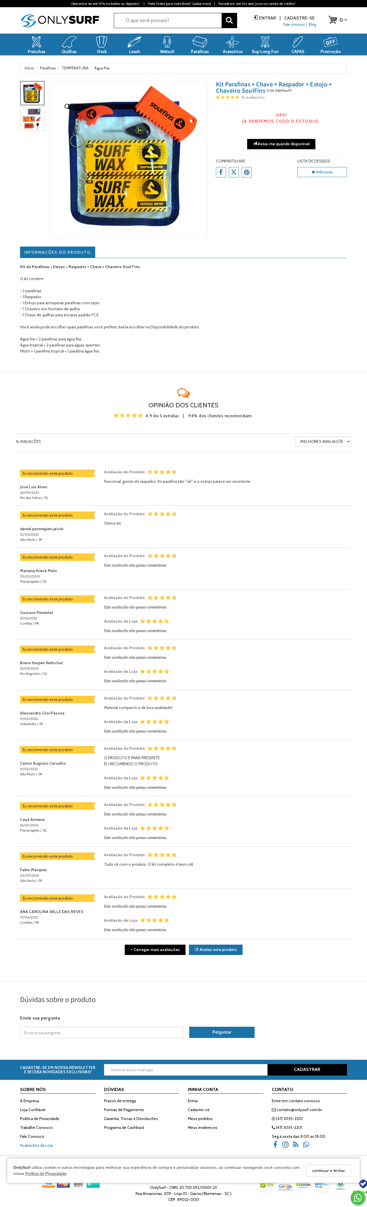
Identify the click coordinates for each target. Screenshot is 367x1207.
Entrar (267, 18)
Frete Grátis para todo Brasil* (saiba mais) (179, 3)
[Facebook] (277, 1147)
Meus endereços (202, 1127)
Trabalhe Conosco (36, 1127)
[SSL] (267, 1188)
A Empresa (29, 1100)
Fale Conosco (32, 1136)
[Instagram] (287, 1147)
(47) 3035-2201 (288, 1118)
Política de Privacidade (46, 1173)
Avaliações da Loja (36, 1145)
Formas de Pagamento (124, 1109)
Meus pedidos (200, 1118)
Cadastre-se (299, 18)
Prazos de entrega (120, 1100)
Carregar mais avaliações (155, 949)
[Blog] (297, 1147)
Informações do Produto (57, 252)
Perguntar (221, 1032)
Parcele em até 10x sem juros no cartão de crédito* (257, 3)
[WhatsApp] (308, 1147)
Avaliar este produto (218, 949)
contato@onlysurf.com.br (299, 1109)
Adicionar (324, 172)
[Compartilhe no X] (234, 172)
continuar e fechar (328, 1170)
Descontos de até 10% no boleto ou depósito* (105, 3)
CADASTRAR (307, 1069)
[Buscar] (229, 20)
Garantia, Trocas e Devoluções (131, 1118)
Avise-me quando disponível (283, 143)
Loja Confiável (32, 1109)
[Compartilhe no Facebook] (221, 172)
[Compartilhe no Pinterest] (247, 172)
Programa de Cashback (124, 1127)
